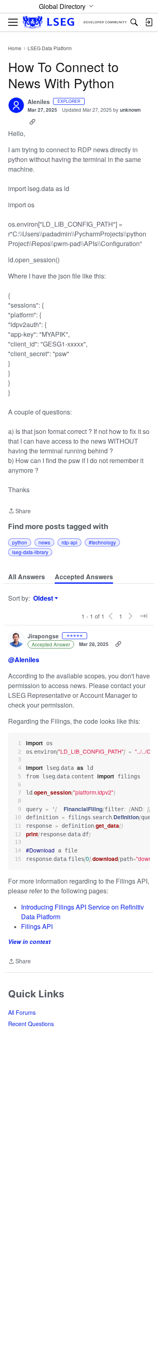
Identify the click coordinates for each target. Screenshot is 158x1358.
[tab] (26, 577)
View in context (29, 941)
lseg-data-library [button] (30, 551)
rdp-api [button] (69, 542)
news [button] (44, 542)
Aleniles (39, 102)
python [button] (19, 542)
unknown (130, 109)
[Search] (134, 22)
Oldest (44, 598)
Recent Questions (31, 1024)
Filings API (37, 926)
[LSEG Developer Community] (75, 22)
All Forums (22, 1012)
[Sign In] (148, 22)
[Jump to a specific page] (143, 616)
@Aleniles (23, 659)
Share (19, 511)
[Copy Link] (32, 121)
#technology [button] (102, 542)
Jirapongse (43, 636)
